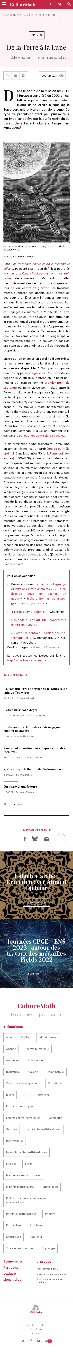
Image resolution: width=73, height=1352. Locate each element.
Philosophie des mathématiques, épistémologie (26, 1200)
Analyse (11, 1049)
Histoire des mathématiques (43, 1129)
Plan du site (36, 1329)
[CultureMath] (23, 4)
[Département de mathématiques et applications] (36, 1309)
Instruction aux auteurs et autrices (50, 1280)
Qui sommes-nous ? (47, 1269)
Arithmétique (36, 1060)
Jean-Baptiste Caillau (53, 57)
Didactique (55, 1083)
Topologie (48, 1248)
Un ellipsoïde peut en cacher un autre (38, 594)
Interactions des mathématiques (26, 1152)
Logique (11, 1164)
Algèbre (25, 1037)
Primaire (50, 1214)
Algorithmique (48, 1037)
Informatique (14, 1141)
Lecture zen (49, 75)
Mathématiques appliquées (23, 1175)
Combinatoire (55, 1072)
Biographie (13, 1072)
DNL (25, 1095)
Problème (36, 1225)
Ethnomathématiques (19, 1106)
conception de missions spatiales (41, 435)
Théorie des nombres (19, 1248)
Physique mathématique (21, 1214)
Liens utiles (12, 1279)
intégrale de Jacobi (42, 373)
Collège (33, 1072)
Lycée (28, 1164)
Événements (13, 1261)
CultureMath (12, 14)
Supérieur (36, 1237)
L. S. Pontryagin (54, 453)
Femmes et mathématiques (23, 1118)
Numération (50, 1187)
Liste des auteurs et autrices (51, 1274)
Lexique (9, 1273)
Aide (9, 1037)
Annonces (12, 1060)
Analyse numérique (37, 1049)
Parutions (11, 1267)
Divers (10, 1095)
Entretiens (43, 1095)
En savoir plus (33, 902)
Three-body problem (28, 611)
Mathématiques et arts (20, 1187)
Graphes (11, 1129)
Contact (36, 1333)
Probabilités (13, 1225)
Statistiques (13, 1237)
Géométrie (55, 1118)
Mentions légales (36, 1325)
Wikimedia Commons (45, 647)
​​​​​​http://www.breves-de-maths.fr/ (28, 660)
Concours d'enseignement (23, 1083)
